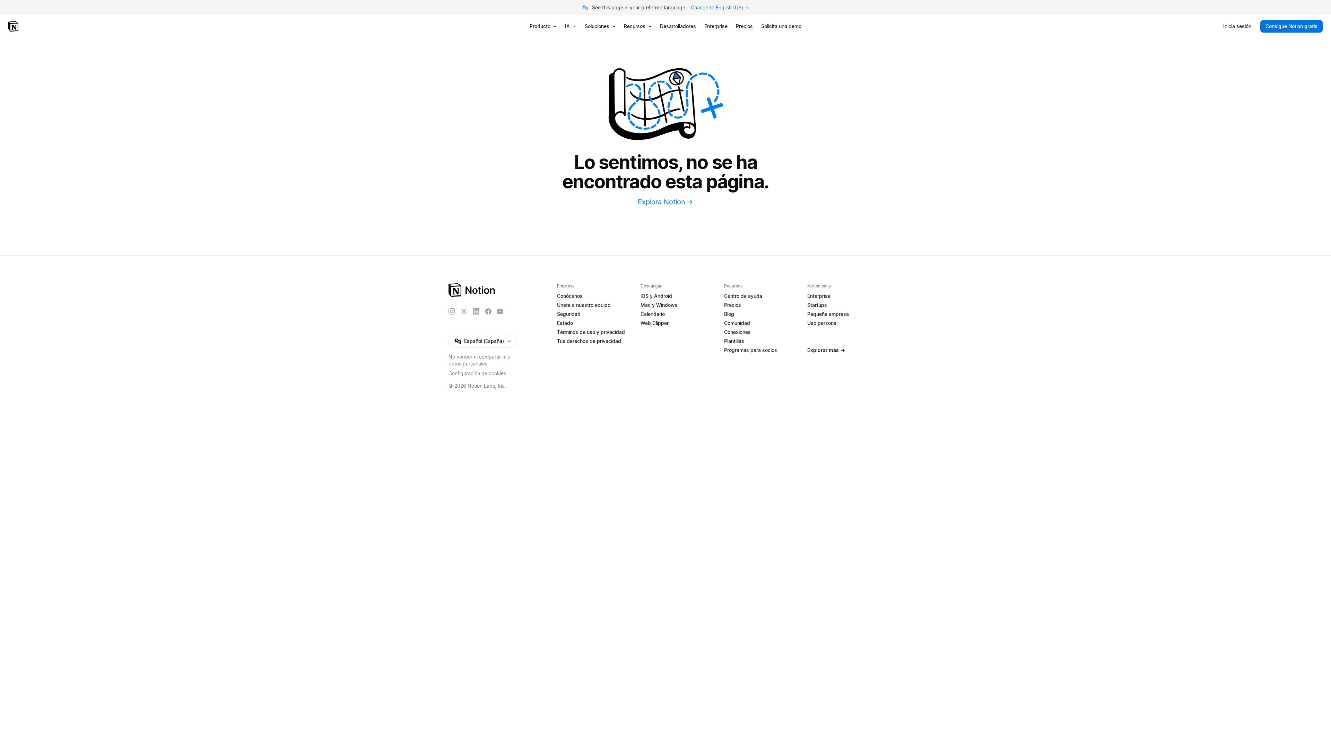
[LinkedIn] (476, 311)
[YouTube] (500, 311)
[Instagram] (451, 311)
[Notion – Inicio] (14, 26)
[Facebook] (488, 311)
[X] (463, 311)
